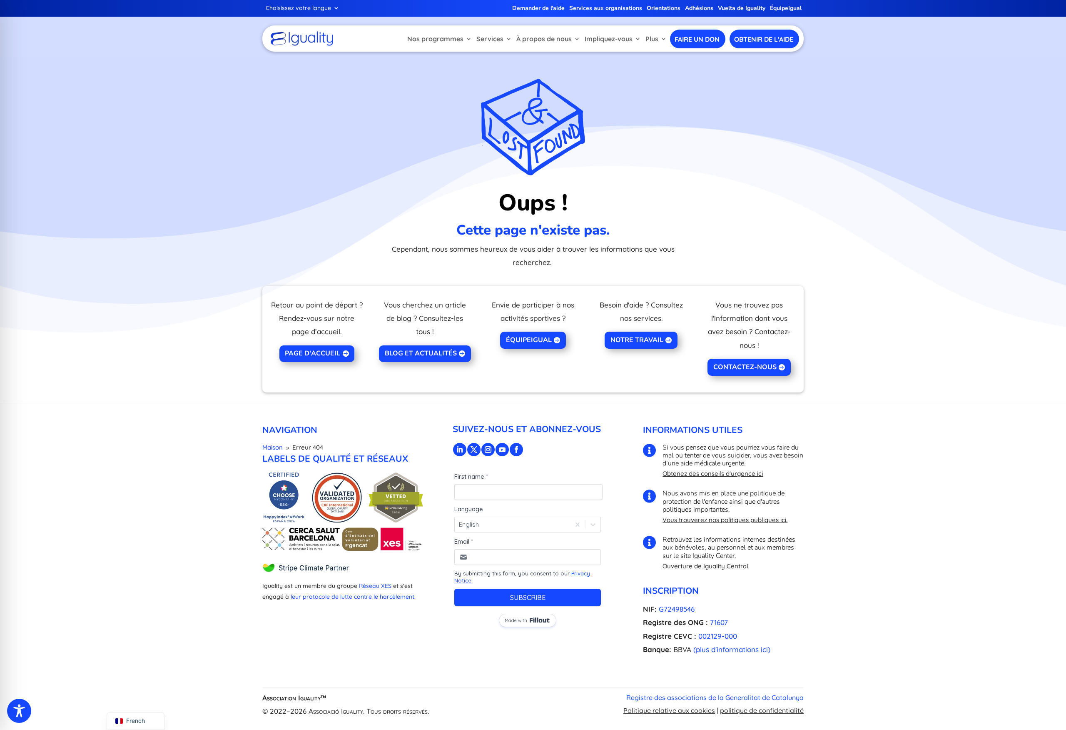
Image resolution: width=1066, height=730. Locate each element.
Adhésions (699, 8)
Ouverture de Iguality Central (705, 566)
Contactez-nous (745, 367)
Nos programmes (435, 39)
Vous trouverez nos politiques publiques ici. (725, 520)
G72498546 (677, 609)
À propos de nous (544, 39)
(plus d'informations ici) (731, 649)
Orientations (663, 8)
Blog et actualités (421, 353)
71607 (719, 622)
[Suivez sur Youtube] (502, 449)
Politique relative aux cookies (669, 710)
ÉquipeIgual (786, 8)
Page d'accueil (312, 353)
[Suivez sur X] (474, 449)
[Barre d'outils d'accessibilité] (19, 711)
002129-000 (717, 636)
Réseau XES (375, 586)
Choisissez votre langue (298, 8)
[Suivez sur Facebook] (516, 449)
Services (489, 39)
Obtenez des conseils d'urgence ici (713, 474)
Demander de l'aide (538, 8)
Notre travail (636, 340)
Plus (651, 39)
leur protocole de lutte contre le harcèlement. (353, 596)
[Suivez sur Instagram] (488, 449)
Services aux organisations (605, 8)
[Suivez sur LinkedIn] (459, 449)
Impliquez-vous (609, 39)
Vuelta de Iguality (741, 8)
